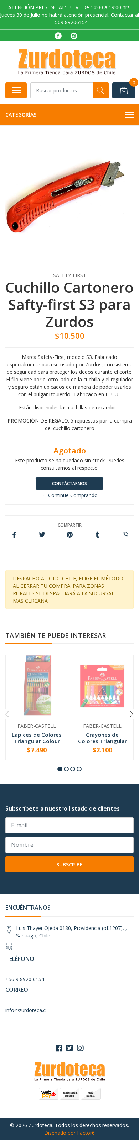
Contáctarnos (69, 483)
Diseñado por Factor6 (69, 1132)
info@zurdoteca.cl (26, 1010)
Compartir (70, 525)
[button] (60, 769)
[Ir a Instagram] (80, 1048)
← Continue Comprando (70, 495)
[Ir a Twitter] (69, 1048)
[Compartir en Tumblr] (97, 535)
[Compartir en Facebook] (14, 535)
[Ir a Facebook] (59, 1048)
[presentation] (7, 714)
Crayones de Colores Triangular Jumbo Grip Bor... (102, 741)
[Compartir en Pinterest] (70, 535)
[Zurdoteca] (66, 61)
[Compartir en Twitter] (42, 535)
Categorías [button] (20, 114)
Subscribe (69, 864)
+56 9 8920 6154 (24, 979)
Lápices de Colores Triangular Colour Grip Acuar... (37, 741)
